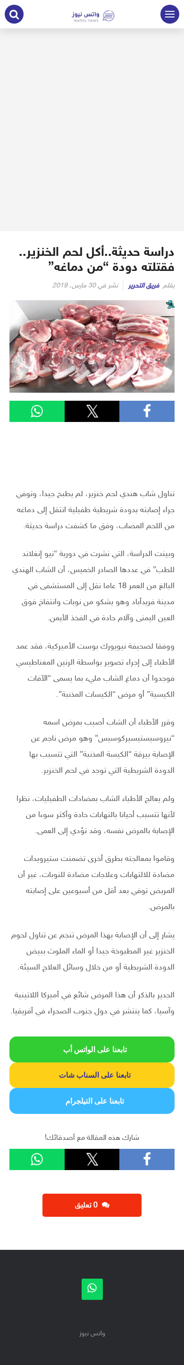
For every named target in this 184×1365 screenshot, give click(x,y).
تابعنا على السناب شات (92, 1075)
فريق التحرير (143, 286)
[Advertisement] (92, 130)
